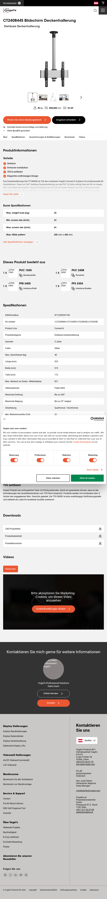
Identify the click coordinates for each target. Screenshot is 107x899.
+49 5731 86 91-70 (84, 762)
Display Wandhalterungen (15, 731)
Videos (82, 137)
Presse (6, 846)
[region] (53, 59)
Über (5, 137)
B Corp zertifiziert (11, 837)
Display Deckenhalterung (14, 741)
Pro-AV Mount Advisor (13, 803)
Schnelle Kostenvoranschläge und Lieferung (27, 127)
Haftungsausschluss (68, 890)
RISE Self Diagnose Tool (14, 808)
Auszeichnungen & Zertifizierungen (44, 137)
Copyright (33, 890)
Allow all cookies (87, 478)
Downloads (70, 137)
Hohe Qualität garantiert (18, 131)
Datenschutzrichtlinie (48, 890)
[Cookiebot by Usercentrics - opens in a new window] (92, 419)
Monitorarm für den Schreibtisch (18, 779)
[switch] (40, 460)
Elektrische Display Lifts (14, 746)
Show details (93, 470)
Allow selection (53, 478)
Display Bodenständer (13, 736)
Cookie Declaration (82, 442)
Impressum (94, 890)
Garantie (7, 813)
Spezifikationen (18, 137)
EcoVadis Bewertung (12, 842)
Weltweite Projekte (11, 827)
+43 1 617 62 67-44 (85, 809)
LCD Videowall (9, 765)
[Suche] (96, 3)
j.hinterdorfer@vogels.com (88, 790)
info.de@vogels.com (85, 764)
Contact (6, 798)
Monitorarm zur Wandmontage (17, 784)
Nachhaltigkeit (9, 832)
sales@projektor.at (84, 812)
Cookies (83, 890)
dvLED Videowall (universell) (16, 760)
